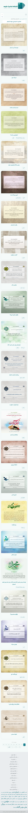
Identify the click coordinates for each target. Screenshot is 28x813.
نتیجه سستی (14, 734)
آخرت (24, 168)
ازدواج (17, 792)
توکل (8, 794)
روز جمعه (23, 527)
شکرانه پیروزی (14, 465)
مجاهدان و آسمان (14, 435)
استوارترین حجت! (14, 135)
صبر (8, 798)
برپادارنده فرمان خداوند (14, 375)
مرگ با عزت (13, 775)
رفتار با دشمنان (14, 225)
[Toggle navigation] (26, 14)
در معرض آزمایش (13, 778)
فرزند (15, 801)
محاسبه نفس (18, 198)
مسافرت (17, 347)
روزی (24, 50)
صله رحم (3, 798)
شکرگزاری (10, 798)
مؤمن (6, 801)
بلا (19, 794)
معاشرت (23, 317)
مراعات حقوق (22, 677)
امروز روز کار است (14, 195)
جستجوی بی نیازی (13, 766)
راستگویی (24, 799)
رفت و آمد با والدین (13, 757)
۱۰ (19, 747)
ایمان (21, 794)
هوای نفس (23, 497)
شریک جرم (14, 77)
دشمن (23, 228)
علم (23, 802)
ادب (24, 647)
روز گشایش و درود (13, 789)
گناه (18, 807)
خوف (13, 796)
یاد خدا (15, 807)
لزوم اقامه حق (14, 674)
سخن (13, 799)
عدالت (23, 407)
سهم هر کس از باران (14, 47)
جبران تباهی (14, 555)
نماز (12, 804)
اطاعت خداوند (22, 377)
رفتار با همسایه (13, 762)
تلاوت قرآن (13, 794)
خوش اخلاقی (17, 796)
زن (19, 798)
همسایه (9, 804)
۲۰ (16, 747)
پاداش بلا (13, 759)
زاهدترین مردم (14, 771)
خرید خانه (23, 347)
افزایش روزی (12, 792)
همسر (6, 804)
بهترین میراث (14, 644)
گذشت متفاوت (14, 255)
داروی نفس (14, 495)
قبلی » (9, 747)
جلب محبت (13, 785)
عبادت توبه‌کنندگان (13, 764)
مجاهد (23, 437)
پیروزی (23, 467)
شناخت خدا (23, 617)
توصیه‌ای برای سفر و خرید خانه (14, 345)
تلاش (24, 737)
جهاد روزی (13, 755)
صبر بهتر (13, 780)
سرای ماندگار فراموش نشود (14, 165)
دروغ (10, 796)
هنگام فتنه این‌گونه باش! (14, 704)
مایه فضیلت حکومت (14, 405)
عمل (21, 802)
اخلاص (23, 792)
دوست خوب (22, 287)
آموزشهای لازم (13, 773)
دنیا (6, 796)
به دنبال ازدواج (14, 769)
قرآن (13, 138)
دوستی (2, 796)
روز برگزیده (14, 525)
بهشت (17, 794)
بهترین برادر (14, 285)
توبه (10, 794)
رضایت (23, 80)
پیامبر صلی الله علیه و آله (20, 138)
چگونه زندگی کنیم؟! (14, 315)
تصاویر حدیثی (22, 19)
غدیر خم (18, 802)
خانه (26, 19)
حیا (22, 796)
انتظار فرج (6, 792)
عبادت (26, 801)
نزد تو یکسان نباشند (14, 107)
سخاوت (16, 798)
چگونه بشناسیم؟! (14, 614)
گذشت (23, 257)
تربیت (13, 782)
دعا (7, 796)
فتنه (24, 707)
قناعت (10, 802)
